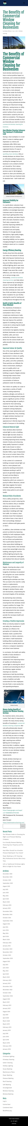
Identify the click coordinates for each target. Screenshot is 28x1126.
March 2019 (6, 1024)
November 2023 (7, 952)
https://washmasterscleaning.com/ (13, 822)
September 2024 (8, 921)
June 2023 (6, 968)
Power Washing (7, 1075)
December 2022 (7, 986)
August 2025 (6, 886)
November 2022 (7, 990)
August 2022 (6, 999)
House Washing (7, 1069)
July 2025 (5, 889)
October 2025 (7, 880)
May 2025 (5, 896)
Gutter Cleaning (7, 1063)
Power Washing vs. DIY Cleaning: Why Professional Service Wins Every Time (14, 858)
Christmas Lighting (8, 1056)
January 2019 (7, 1030)
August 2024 (6, 924)
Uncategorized (7, 1088)
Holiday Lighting (8, 1066)
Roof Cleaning (7, 1081)
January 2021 (7, 1008)
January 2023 (7, 983)
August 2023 (6, 961)
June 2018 (6, 1036)
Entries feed (6, 1104)
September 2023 (8, 958)
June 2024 (6, 930)
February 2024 (7, 943)
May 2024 (6, 933)
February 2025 (7, 905)
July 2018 (5, 1033)
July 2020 (5, 1015)
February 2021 (7, 1005)
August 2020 (6, 1011)
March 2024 (6, 939)
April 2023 (6, 974)
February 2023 (7, 980)
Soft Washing (7, 1084)
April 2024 (6, 936)
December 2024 (7, 911)
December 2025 (7, 874)
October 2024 (7, 918)
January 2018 (7, 1049)
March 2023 (6, 977)
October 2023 (7, 955)
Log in (5, 1101)
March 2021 (6, 1002)
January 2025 (7, 908)
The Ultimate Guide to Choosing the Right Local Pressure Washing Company (14, 837)
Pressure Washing (8, 1078)
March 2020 (6, 1021)
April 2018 (6, 1040)
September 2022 (8, 996)
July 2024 (5, 927)
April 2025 (6, 899)
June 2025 (6, 892)
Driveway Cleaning (8, 1059)
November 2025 (7, 877)
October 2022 (7, 993)
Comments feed (7, 1107)
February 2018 (7, 1046)
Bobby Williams (8, 31)
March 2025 (6, 902)
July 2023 (5, 964)
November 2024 (7, 914)
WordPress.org (7, 1110)
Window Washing (8, 1094)
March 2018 (6, 1043)
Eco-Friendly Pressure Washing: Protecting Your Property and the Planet (13, 845)
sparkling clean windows (10, 154)
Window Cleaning (8, 1091)
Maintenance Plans (9, 1072)
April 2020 (6, 1018)
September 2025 (8, 883)
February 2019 (7, 1027)
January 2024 (7, 946)
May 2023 (5, 971)
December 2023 (7, 949)
